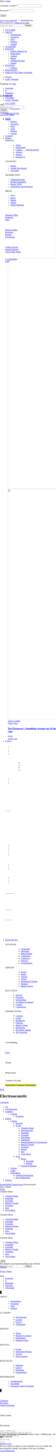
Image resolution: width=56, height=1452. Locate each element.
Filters (2, 1189)
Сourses (13, 1114)
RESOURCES (11, 70)
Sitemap (3, 1267)
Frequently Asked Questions (22, 1386)
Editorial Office (11, 215)
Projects (13, 122)
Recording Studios (23, 1030)
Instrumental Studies (29, 981)
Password (5, 10)
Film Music (25, 1137)
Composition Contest (19, 754)
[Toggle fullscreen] (6, 1439)
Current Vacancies (17, 850)
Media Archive (27, 986)
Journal (13, 63)
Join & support (22, 1356)
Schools (19, 995)
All (6, 1107)
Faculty (19, 1322)
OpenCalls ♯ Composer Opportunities (20, 1085)
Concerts (14, 747)
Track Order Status (13, 252)
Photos (13, 200)
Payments (9, 232)
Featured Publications (24, 1175)
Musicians (25, 951)
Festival (8, 1180)
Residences (20, 1020)
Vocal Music (26, 1154)
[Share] (4, 1439)
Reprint (24, 1149)
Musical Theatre (27, 1145)
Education (20, 1370)
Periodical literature (29, 1166)
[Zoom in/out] (9, 1439)
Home (2, 1184)
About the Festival (18, 846)
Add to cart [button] (12, 739)
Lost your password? (8, 20)
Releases (19, 1123)
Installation (25, 1140)
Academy (9, 136)
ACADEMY (10, 46)
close (8, 1)
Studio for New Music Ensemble (18, 72)
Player (13, 198)
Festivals (24, 961)
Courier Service (11, 247)
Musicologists (26, 954)
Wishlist (8, 77)
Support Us (20, 157)
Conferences (21, 1007)
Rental (13, 58)
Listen (12, 1171)
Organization (15, 35)
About (7, 119)
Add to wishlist (14, 721)
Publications (15, 54)
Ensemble (25, 1133)
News (7, 1052)
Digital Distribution (18, 182)
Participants (15, 749)
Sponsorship (15, 878)
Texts (18, 1156)
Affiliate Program (17, 61)
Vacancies (14, 37)
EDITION (9, 49)
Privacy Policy (6, 1271)
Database (19, 1365)
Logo (12, 129)
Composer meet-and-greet (21, 751)
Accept (3, 1451)
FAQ (7, 261)
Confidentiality (16, 1381)
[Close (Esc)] (1, 1439)
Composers (25, 949)
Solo (23, 1152)
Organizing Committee (19, 855)
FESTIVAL (10, 65)
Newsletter (14, 1384)
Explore (13, 1168)
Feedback (9, 217)
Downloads (10, 237)
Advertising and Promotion (21, 186)
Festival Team (16, 853)
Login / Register (11, 79)
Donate (13, 882)
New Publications (23, 1178)
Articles (24, 977)
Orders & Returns (7, 1405)
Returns (8, 235)
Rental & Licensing (24, 1336)
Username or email (8, 6)
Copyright (14, 170)
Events (18, 1349)
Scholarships (21, 1000)
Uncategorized (11, 1109)
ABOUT (9, 32)
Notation (24, 984)
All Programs (21, 1317)
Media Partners (16, 781)
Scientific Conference (30, 770)
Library (19, 1368)
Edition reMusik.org (18, 51)
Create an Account (21, 23)
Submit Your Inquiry (18, 168)
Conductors (25, 956)
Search (28, 25)
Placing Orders (11, 230)
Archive (13, 68)
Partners (13, 42)
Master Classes (27, 765)
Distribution (20, 1338)
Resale (16, 184)
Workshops (20, 1028)
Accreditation (15, 864)
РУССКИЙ (10, 30)
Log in (3, 16)
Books (23, 974)
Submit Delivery (12, 249)
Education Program (24, 1352)
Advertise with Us (17, 880)
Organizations (26, 963)
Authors (13, 56)
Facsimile (25, 1135)
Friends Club (15, 783)
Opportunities (21, 1372)
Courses (19, 1004)
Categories (4, 1102)
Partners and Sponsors (19, 779)
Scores (23, 972)
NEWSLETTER (12, 113)
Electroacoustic (27, 1130)
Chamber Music (27, 1128)
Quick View (13, 723)
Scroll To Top (5, 1444)
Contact (13, 44)
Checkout (4, 1400)
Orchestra (25, 1147)
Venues (13, 848)
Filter (3, 1261)
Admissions (20, 1324)
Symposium (26, 767)
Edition (8, 138)
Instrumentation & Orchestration (34, 1142)
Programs (19, 997)
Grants (18, 1018)
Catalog (27, 150)
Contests (19, 1016)
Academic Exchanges (24, 1002)
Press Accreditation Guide (21, 866)
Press (12, 39)
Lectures (24, 763)
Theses (24, 979)
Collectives (25, 958)
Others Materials (17, 205)
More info (10, 1451)
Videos (13, 203)
